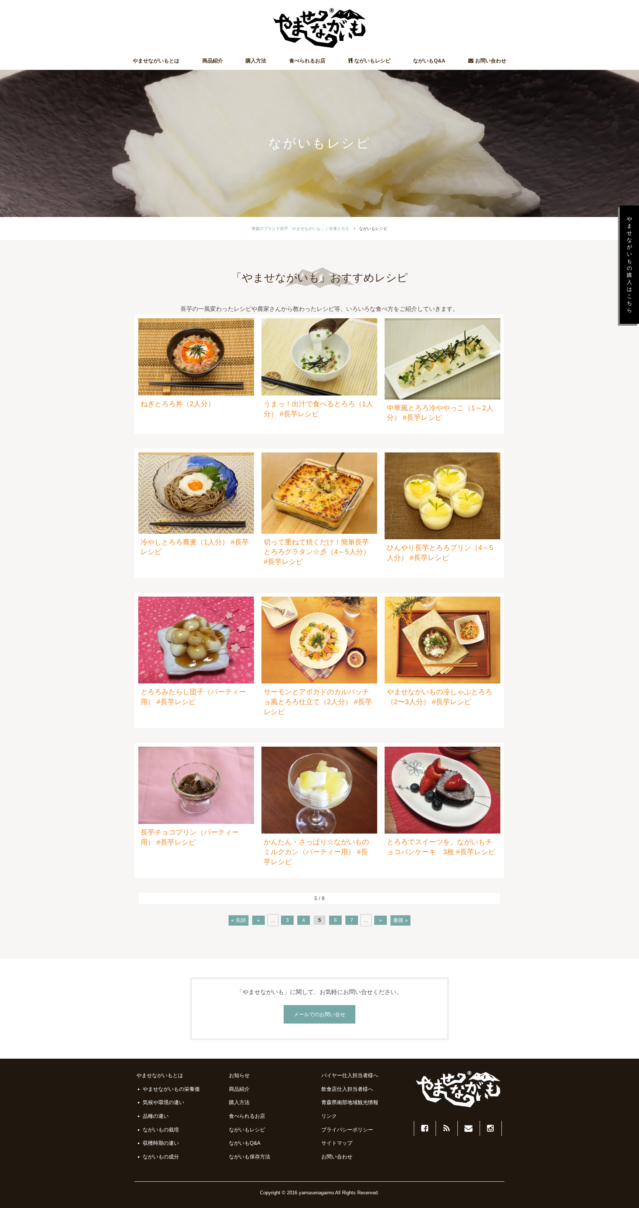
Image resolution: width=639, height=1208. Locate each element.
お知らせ (239, 1075)
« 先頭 (238, 920)
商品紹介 (212, 61)
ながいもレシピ (372, 61)
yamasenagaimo (316, 1192)
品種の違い (156, 1116)
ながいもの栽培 (161, 1130)
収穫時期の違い (161, 1143)
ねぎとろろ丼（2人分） (178, 404)
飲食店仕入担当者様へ (347, 1089)
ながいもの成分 (161, 1157)
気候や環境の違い (163, 1102)
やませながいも (319, 28)
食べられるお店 (307, 61)
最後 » (400, 920)
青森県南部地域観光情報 (349, 1102)
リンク (329, 1116)
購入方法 (256, 61)
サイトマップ (336, 1143)
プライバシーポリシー (347, 1130)
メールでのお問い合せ (319, 1014)
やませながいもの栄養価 (171, 1089)
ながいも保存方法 (249, 1157)
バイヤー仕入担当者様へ (349, 1075)
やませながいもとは (156, 61)
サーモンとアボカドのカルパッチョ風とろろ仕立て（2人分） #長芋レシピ (318, 702)
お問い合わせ (490, 61)
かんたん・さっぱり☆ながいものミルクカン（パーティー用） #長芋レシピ (316, 852)
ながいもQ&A (429, 61)
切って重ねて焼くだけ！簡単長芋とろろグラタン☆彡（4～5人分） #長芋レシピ (317, 552)
